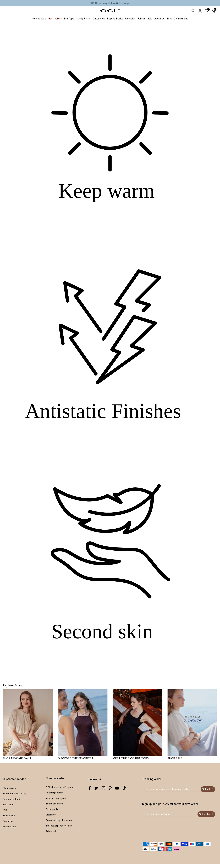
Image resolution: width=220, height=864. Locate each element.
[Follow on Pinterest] (110, 788)
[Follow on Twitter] (96, 788)
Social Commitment (177, 18)
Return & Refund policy (14, 793)
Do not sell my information (59, 820)
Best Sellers (55, 18)
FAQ (5, 810)
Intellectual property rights (59, 825)
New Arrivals (39, 18)
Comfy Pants (83, 18)
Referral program (54, 792)
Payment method (11, 798)
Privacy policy (52, 809)
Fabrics (141, 18)
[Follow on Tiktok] (124, 788)
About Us (159, 18)
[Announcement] (110, 3)
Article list (51, 831)
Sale (149, 18)
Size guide (8, 804)
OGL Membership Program (59, 787)
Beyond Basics (115, 18)
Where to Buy (9, 826)
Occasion (130, 18)
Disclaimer (51, 814)
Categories (99, 18)
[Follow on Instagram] (103, 788)
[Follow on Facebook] (90, 788)
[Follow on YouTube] (117, 788)
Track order (9, 815)
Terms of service (54, 803)
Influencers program (56, 798)
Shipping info (9, 787)
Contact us (8, 821)
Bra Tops (69, 18)
